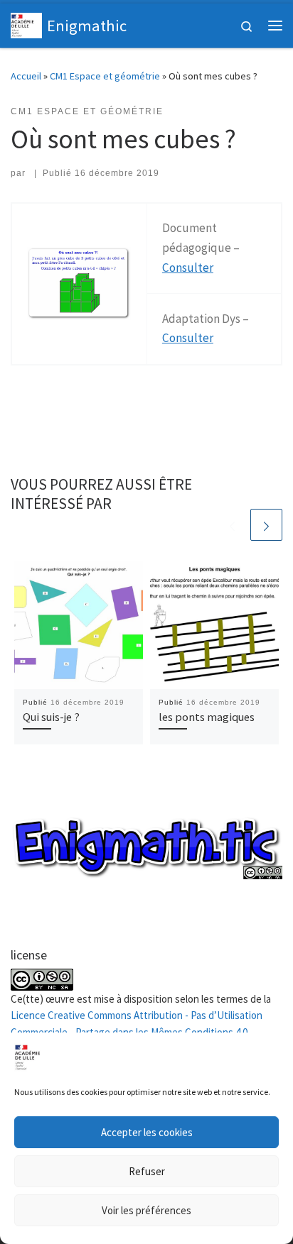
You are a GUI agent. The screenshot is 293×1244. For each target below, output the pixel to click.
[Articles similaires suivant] (266, 525)
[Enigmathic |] (26, 23)
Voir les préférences (146, 1210)
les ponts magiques (207, 717)
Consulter (187, 267)
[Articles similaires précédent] (232, 525)
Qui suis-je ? (51, 717)
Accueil (26, 76)
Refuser (147, 1171)
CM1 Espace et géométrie (105, 76)
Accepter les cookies (147, 1132)
